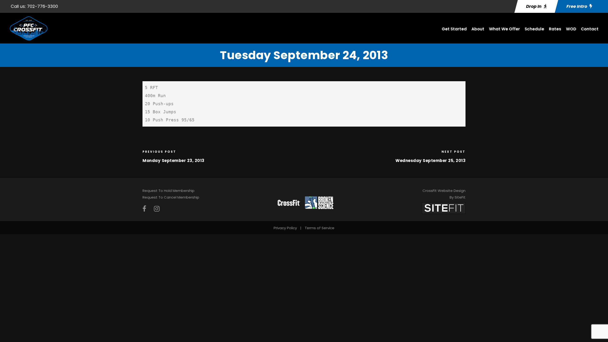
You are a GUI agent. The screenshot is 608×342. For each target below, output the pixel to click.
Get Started (454, 29)
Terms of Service (319, 227)
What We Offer (504, 29)
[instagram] (157, 209)
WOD (571, 29)
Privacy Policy (285, 227)
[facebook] (144, 209)
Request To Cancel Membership (170, 197)
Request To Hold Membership (168, 190)
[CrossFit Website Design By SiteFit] (444, 207)
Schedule (534, 29)
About (477, 29)
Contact (589, 29)
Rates (555, 29)
